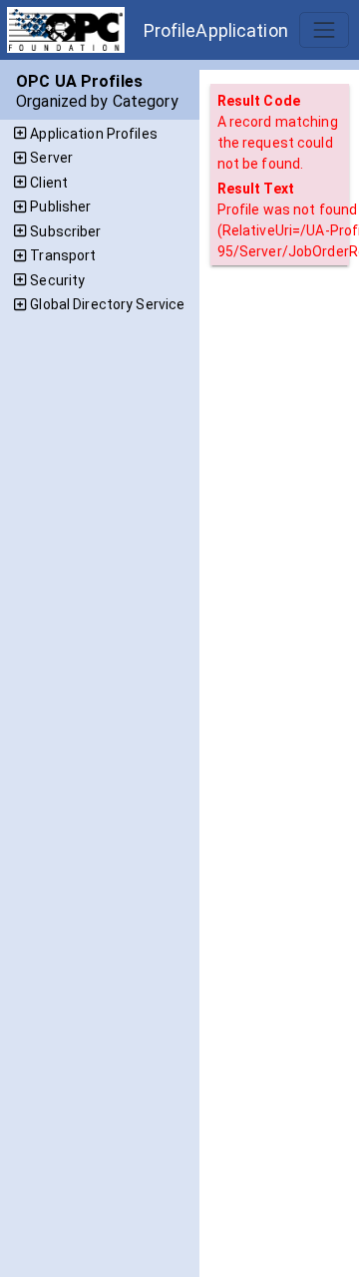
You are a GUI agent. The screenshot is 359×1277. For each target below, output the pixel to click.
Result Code (258, 101)
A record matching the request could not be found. (277, 143)
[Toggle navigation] (323, 29)
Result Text (255, 189)
